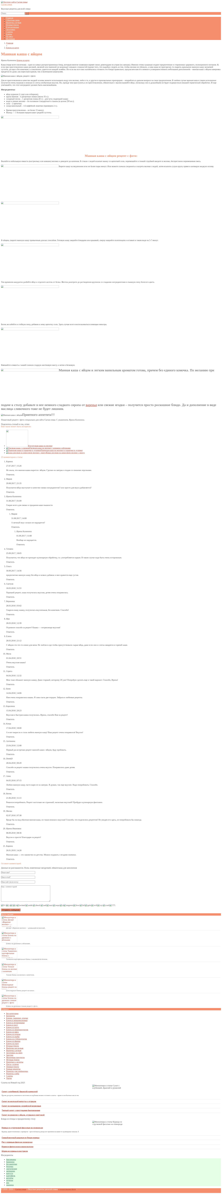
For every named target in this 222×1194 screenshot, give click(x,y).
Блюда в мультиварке (15, 1023)
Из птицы (10, 39)
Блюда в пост (12, 1025)
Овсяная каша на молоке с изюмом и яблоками (50, 448)
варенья (91, 405)
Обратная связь (13, 20)
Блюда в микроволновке (16, 1020)
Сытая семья (6, 4)
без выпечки (11, 1164)
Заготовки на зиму (14, 1053)
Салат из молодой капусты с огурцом (19, 1101)
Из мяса (9, 36)
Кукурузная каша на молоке (40, 446)
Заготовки (10, 29)
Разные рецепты (13, 1069)
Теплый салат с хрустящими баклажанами (21, 1110)
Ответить (10, 474)
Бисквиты (10, 1016)
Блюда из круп (23, 60)
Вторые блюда (12, 25)
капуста (9, 1173)
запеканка (10, 1171)
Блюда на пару (12, 1043)
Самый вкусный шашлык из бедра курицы (20, 1138)
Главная (9, 18)
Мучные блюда (12, 1060)
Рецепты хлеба (12, 1074)
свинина (10, 1185)
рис (7, 1183)
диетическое (11, 1169)
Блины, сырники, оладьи (17, 1018)
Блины (9, 34)
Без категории (12, 1013)
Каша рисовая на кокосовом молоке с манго (65, 453)
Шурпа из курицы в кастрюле (15, 1151)
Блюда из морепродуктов (17, 1030)
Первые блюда (12, 1067)
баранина (10, 1162)
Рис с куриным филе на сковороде (17, 1142)
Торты (9, 1078)
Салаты (9, 32)
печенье (9, 1180)
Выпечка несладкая (14, 1048)
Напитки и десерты (14, 1062)
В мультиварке (12, 27)
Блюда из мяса (12, 1032)
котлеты (9, 1178)
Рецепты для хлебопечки (17, 1071)
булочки (9, 1166)
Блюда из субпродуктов (16, 1039)
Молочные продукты (15, 1057)
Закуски (9, 1055)
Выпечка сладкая (13, 22)
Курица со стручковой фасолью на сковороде (22, 1128)
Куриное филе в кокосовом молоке (17, 1147)
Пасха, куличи (12, 1064)
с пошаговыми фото (67, 1189)
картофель (10, 1176)
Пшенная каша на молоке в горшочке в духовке (62, 450)
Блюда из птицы (13, 1034)
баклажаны (11, 1159)
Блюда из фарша (13, 1041)
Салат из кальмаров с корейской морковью (21, 1106)
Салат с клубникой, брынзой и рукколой (20, 1092)
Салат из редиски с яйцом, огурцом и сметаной (23, 1115)
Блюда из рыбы (13, 1037)
